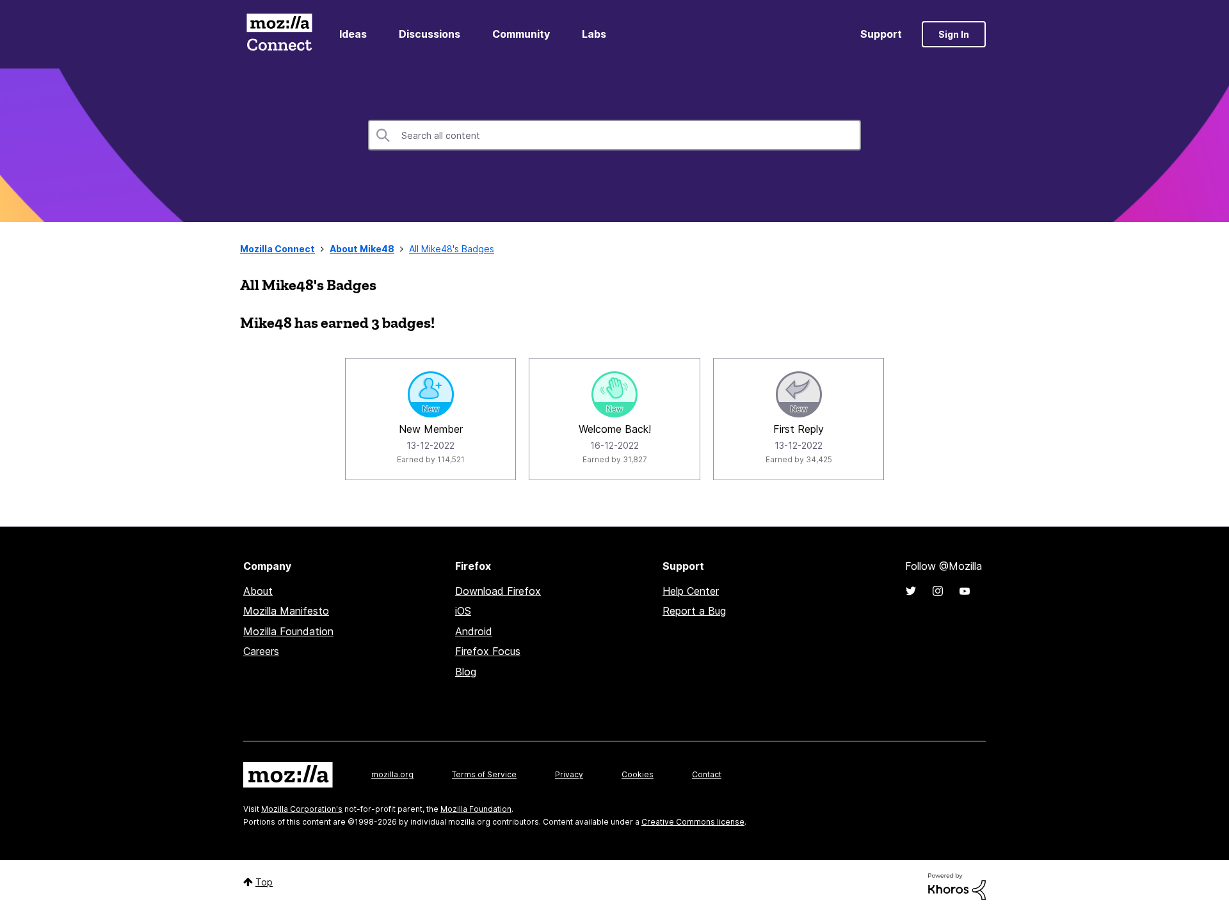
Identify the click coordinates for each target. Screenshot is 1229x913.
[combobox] (614, 135)
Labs (594, 34)
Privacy (569, 774)
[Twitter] (911, 591)
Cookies (638, 774)
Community (521, 34)
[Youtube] (964, 591)
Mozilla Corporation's (301, 809)
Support (881, 34)
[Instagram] (938, 591)
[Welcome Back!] (614, 394)
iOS (463, 610)
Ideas (353, 34)
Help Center (691, 591)
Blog (465, 671)
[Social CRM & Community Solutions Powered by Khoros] (957, 885)
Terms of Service (484, 774)
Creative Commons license (692, 822)
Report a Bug (694, 610)
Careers (261, 651)
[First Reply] (799, 394)
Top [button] (264, 882)
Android (473, 631)
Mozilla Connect (279, 34)
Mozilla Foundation (288, 631)
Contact (706, 774)
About (258, 591)
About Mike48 (362, 248)
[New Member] (431, 394)
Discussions (429, 34)
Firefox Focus (487, 651)
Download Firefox (498, 591)
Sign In (953, 34)
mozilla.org (392, 774)
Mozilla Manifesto (286, 610)
